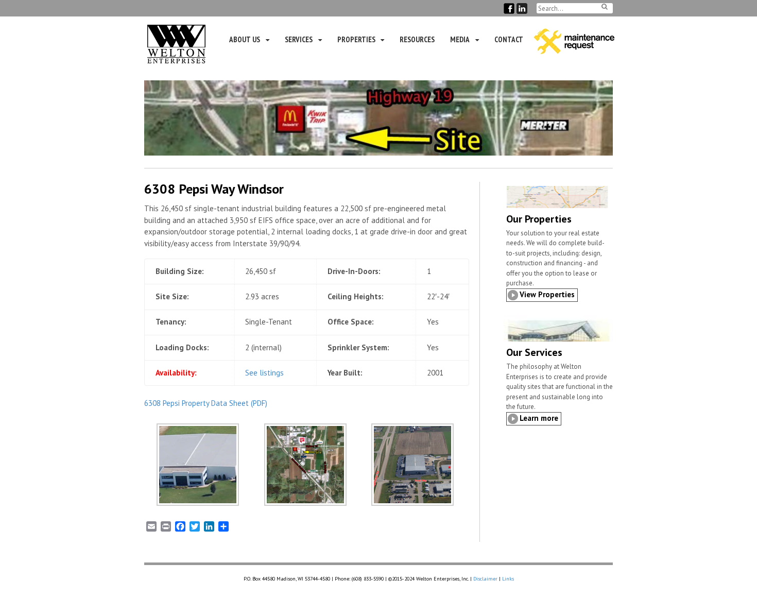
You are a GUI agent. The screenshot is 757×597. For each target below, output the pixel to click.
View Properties (547, 294)
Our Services (534, 352)
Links (508, 578)
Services (299, 39)
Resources (417, 39)
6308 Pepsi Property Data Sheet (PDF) (205, 403)
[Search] (604, 6)
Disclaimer (485, 578)
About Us (244, 39)
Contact (508, 39)
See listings (264, 373)
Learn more (539, 418)
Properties (356, 39)
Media (460, 39)
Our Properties (539, 219)
